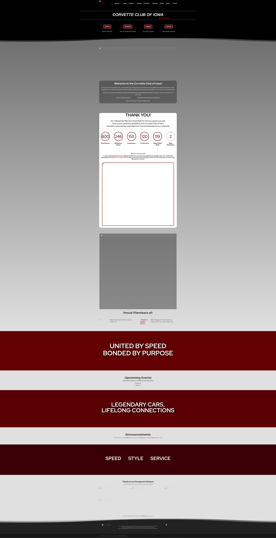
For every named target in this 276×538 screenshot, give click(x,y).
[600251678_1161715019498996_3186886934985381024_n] (138, 236)
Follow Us (138, 385)
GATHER (168, 26)
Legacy (125, 3)
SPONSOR (128, 26)
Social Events (142, 437)
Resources (155, 3)
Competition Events (153, 437)
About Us (117, 3)
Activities (131, 3)
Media (167, 3)
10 (143, 304)
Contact (175, 3)
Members (146, 3)
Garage (162, 3)
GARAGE (148, 26)
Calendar (139, 3)
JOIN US (107, 26)
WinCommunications (122, 535)
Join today (134, 97)
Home (111, 3)
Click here (143, 516)
